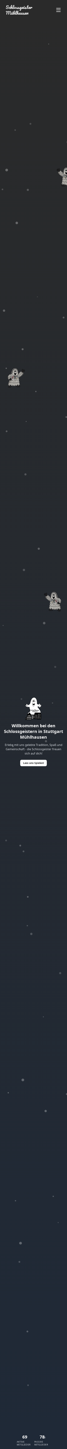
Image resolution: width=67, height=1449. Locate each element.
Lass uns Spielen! (33, 763)
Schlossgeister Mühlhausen (19, 10)
